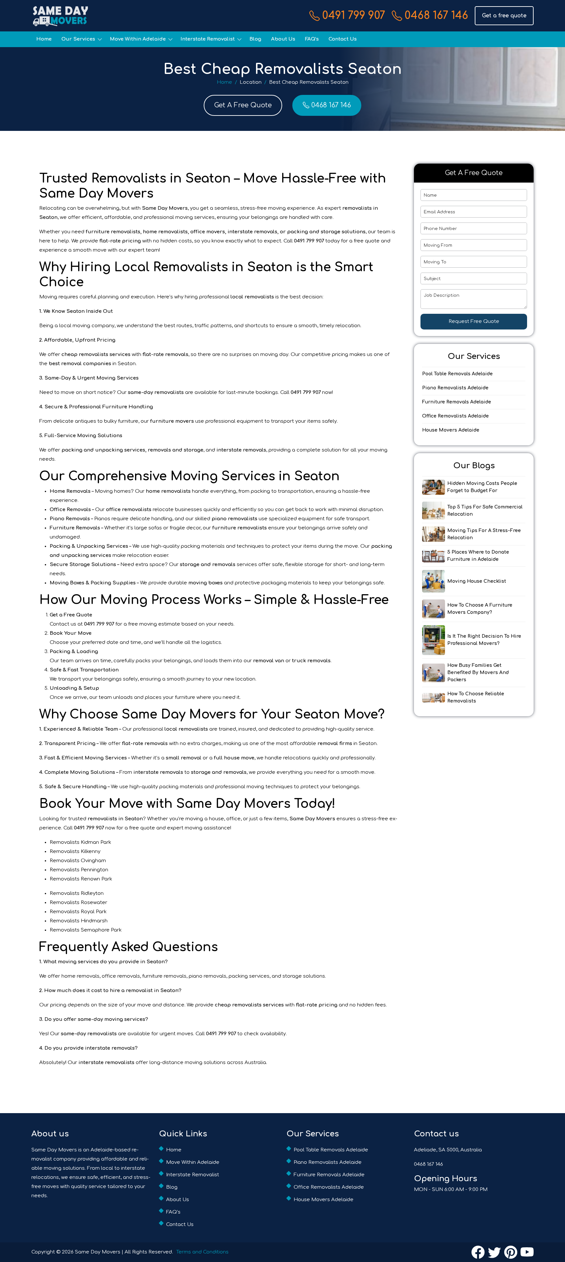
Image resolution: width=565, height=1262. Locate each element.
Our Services (78, 39)
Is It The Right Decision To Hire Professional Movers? (484, 640)
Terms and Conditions (202, 1252)
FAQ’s (312, 39)
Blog (255, 39)
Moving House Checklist (476, 581)
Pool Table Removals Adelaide (457, 373)
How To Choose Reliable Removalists (475, 697)
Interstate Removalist (207, 39)
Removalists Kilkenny (75, 851)
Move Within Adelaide (138, 39)
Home (44, 39)
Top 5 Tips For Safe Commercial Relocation (484, 511)
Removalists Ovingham (78, 860)
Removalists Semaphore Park (86, 930)
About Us (283, 39)
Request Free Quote (474, 321)
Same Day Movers (97, 1252)
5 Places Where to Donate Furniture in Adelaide (478, 556)
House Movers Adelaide (450, 430)
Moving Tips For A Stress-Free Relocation (484, 534)
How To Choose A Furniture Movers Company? (479, 609)
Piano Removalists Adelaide (455, 387)
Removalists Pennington (79, 870)
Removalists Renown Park (81, 879)
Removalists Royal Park (78, 912)
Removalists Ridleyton (77, 893)
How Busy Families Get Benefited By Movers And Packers (478, 672)
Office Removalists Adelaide (455, 416)
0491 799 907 (353, 15)
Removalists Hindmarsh (79, 921)
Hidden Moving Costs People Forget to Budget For (482, 487)
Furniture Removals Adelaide (456, 402)
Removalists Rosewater (78, 902)
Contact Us (343, 39)
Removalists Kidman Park (80, 842)
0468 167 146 (436, 15)
